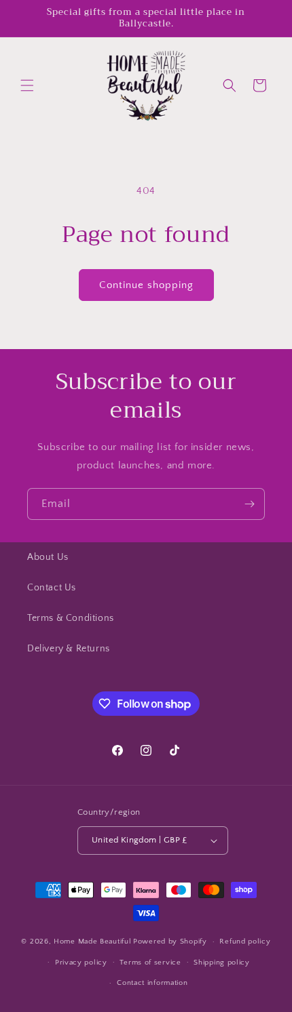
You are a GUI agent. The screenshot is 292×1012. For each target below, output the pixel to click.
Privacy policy (81, 962)
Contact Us (51, 587)
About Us (48, 557)
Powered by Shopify (170, 941)
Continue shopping (146, 285)
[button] (27, 85)
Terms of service (150, 962)
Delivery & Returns (68, 648)
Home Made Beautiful (92, 941)
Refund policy (244, 941)
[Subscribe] (249, 504)
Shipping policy (222, 962)
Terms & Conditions (70, 618)
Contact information (152, 983)
